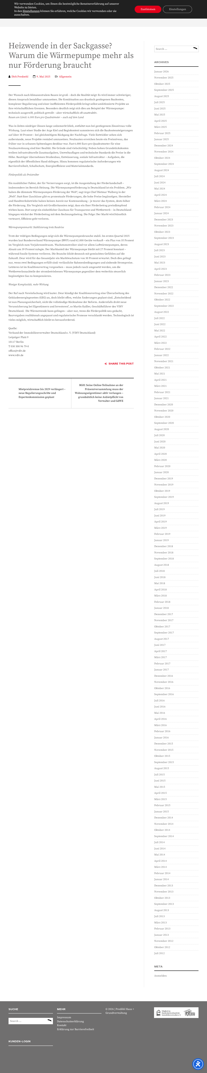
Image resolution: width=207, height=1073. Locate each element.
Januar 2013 (161, 935)
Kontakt (61, 1025)
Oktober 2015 (162, 756)
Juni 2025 (160, 108)
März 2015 (160, 799)
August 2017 (161, 639)
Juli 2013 (159, 916)
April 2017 (160, 651)
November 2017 (163, 620)
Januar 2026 (161, 71)
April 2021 (160, 380)
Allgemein (65, 76)
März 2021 (160, 386)
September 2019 (164, 497)
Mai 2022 (159, 330)
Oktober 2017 (162, 626)
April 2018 (160, 589)
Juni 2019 (160, 515)
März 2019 (160, 528)
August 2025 (161, 96)
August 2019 (161, 503)
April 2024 (160, 195)
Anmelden (160, 975)
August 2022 (161, 312)
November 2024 (163, 151)
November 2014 (163, 824)
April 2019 (160, 521)
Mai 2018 (159, 583)
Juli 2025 (159, 102)
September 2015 (164, 762)
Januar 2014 (161, 879)
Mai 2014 (159, 854)
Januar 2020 (161, 472)
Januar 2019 (161, 540)
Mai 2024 (159, 188)
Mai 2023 (159, 262)
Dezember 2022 (163, 287)
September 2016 (164, 694)
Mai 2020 (159, 447)
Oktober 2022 (162, 299)
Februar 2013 (162, 928)
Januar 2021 (161, 398)
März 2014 (160, 867)
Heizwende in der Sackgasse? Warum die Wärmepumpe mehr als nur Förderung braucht (71, 55)
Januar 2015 (161, 811)
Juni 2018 (160, 577)
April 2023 (160, 269)
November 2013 (163, 891)
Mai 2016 (159, 713)
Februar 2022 (162, 349)
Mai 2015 (159, 787)
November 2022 (163, 293)
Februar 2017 (162, 663)
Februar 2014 (162, 873)
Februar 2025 (162, 133)
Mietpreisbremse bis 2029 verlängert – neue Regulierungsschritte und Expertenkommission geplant (42, 393)
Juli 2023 (159, 250)
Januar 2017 (161, 669)
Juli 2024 (159, 176)
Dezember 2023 (163, 219)
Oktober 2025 (162, 84)
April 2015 (160, 793)
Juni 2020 (160, 441)
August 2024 (161, 170)
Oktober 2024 (162, 158)
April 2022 (160, 336)
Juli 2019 (159, 509)
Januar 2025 (161, 139)
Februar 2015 (162, 805)
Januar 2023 (161, 281)
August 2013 (161, 910)
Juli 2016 (159, 700)
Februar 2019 (162, 534)
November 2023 (163, 225)
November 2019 (163, 484)
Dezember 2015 (163, 743)
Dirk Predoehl (20, 76)
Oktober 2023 (162, 232)
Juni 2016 (160, 706)
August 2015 (161, 768)
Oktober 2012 (162, 947)
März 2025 (160, 127)
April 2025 (160, 121)
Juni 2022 (160, 324)
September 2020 (164, 423)
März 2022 (160, 343)
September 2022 (164, 306)
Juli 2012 (159, 953)
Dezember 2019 (163, 478)
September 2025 (164, 90)
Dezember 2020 (163, 404)
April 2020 (160, 454)
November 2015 (163, 750)
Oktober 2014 (162, 830)
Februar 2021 (162, 392)
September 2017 (164, 632)
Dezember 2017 (163, 614)
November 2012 (163, 941)
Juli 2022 (159, 318)
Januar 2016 (161, 737)
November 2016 (163, 682)
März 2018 (160, 595)
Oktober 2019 (162, 491)
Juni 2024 (160, 182)
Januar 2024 (161, 213)
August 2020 (161, 429)
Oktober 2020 (162, 417)
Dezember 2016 (163, 676)
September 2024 (164, 164)
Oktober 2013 (162, 898)
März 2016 (160, 725)
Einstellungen (31, 11)
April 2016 (160, 719)
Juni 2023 (160, 256)
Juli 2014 (159, 842)
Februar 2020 (162, 466)
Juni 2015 (160, 780)
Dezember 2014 (163, 817)
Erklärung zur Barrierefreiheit (75, 1029)
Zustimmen (148, 9)
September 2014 (164, 836)
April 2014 (160, 861)
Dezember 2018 (163, 546)
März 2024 (160, 201)
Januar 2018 (161, 608)
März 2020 (160, 460)
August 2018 (161, 565)
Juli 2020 (159, 435)
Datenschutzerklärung (70, 1021)
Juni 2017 (160, 645)
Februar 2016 (162, 731)
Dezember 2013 (163, 885)
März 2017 (160, 657)
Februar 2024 (162, 207)
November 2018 (163, 552)
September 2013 (164, 904)
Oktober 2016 (162, 688)
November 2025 (163, 77)
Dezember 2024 (163, 145)
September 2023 (164, 238)
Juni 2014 (160, 848)
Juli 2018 (159, 571)
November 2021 (163, 361)
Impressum (64, 1017)
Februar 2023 (162, 275)
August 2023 (161, 244)
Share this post (121, 363)
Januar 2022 (161, 355)
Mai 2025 (159, 114)
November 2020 (163, 410)
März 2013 (160, 922)
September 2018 (164, 558)
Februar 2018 (162, 602)
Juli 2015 (159, 774)
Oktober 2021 (162, 367)
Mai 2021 (159, 373)
